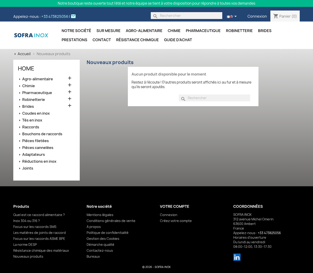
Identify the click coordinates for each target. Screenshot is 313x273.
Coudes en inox (36, 113)
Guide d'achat (178, 39)
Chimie (174, 30)
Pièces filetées (35, 140)
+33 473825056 (54, 16)
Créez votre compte (176, 221)
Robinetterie (239, 30)
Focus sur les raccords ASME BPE (39, 238)
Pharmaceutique (203, 30)
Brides (265, 30)
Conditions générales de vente (111, 221)
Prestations (74, 39)
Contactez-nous (100, 250)
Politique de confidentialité (108, 232)
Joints (27, 168)
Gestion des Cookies (103, 238)
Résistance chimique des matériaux (41, 250)
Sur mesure (108, 30)
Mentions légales (100, 215)
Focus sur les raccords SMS (34, 226)
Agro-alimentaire (144, 30)
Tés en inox (32, 120)
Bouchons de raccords (42, 133)
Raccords (30, 127)
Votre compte (174, 206)
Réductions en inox (39, 161)
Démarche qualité (100, 244)
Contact (102, 39)
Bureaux (93, 256)
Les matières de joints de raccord (39, 232)
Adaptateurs (33, 154)
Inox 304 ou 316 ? (26, 221)
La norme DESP (25, 244)
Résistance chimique (137, 39)
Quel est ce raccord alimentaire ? (39, 215)
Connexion (257, 16)
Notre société (76, 30)
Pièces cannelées (37, 147)
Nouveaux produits (28, 256)
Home (26, 68)
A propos (94, 226)
